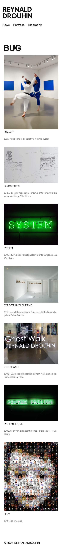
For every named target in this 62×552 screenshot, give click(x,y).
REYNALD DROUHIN (17, 12)
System (8, 248)
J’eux (7, 514)
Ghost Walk (11, 367)
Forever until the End (18, 305)
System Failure (13, 424)
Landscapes (12, 186)
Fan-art (9, 132)
